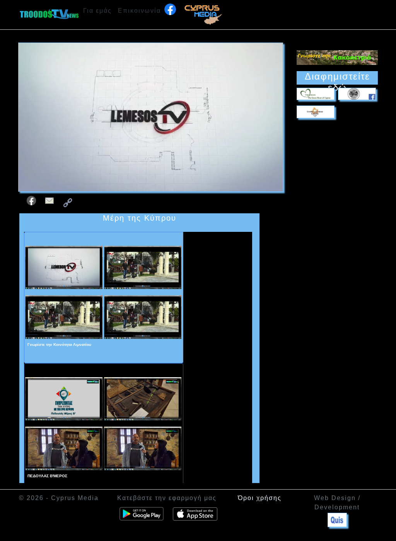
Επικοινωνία (139, 10)
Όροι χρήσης (260, 498)
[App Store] (195, 513)
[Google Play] (141, 513)
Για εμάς (97, 10)
